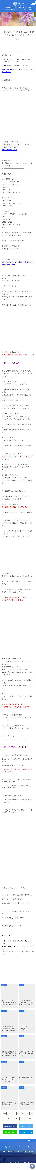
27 (18, 1113)
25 (9, 1113)
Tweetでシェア (26, 1126)
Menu (24, 1147)
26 (13, 1113)
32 (8, 1119)
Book (10, 1151)
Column (30, 1151)
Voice (29, 1147)
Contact (23, 1151)
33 (12, 1119)
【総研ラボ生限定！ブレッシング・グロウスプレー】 (26, 1053)
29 (26, 1113)
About (18, 1147)
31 (3, 1119)
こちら (4, 65)
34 (16, 1119)
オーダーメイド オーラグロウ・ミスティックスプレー (26, 1028)
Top (6, 1147)
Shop (4, 1151)
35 (21, 1119)
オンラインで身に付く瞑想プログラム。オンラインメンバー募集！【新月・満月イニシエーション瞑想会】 (26, 1004)
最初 (4, 1113)
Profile (11, 1147)
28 (22, 1113)
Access (16, 1151)
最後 (30, 1119)
